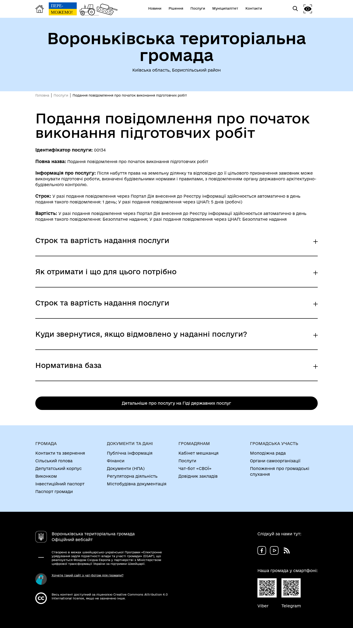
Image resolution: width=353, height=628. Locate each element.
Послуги (61, 95)
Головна (42, 95)
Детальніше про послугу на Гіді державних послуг (176, 403)
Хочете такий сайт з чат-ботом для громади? (87, 575)
